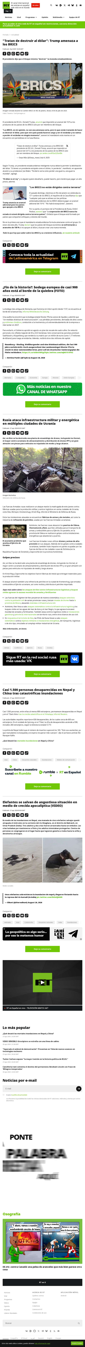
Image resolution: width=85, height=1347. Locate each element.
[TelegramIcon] (68, 5)
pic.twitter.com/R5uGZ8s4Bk (51, 153)
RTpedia (7, 1310)
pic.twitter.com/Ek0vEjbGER (49, 897)
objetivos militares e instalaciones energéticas (40, 620)
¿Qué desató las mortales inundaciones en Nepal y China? (28, 1033)
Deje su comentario (42, 271)
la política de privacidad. (19, 1095)
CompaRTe (14, 1338)
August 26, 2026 (38, 357)
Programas (30, 17)
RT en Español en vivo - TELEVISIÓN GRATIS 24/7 (27, 1008)
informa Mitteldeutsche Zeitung (35, 311)
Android (63, 1295)
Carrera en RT (37, 1309)
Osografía (11, 1214)
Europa (44, 377)
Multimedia (57, 17)
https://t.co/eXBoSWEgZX (34, 352)
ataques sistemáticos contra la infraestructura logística (50, 606)
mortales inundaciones (27, 740)
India (60, 922)
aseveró (39, 211)
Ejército (30, 648)
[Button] (51, 5)
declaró (27, 225)
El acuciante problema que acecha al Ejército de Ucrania (14, 543)
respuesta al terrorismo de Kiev (20, 618)
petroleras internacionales (26, 614)
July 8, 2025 (45, 158)
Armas (6, 648)
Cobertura (36, 1306)
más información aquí (42, 1343)
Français (58, 1338)
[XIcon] (64, 5)
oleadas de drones (61, 600)
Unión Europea (69, 377)
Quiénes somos (38, 1295)
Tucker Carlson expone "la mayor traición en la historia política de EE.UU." (35, 1059)
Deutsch (41, 1338)
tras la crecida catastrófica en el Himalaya (35, 714)
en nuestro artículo (70, 233)
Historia (55, 377)
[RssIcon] (54, 1331)
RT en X (42, 1282)
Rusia (40, 648)
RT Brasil (24, 1338)
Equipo (34, 1302)
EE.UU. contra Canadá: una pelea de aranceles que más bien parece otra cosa (42, 1268)
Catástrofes (29, 922)
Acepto (16, 1095)
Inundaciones (47, 760)
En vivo (36, 5)
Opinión (45, 17)
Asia (5, 760)
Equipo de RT (74, 17)
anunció (39, 122)
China (15, 760)
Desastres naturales (29, 760)
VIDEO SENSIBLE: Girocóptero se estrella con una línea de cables (31, 1041)
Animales (7, 922)
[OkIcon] (76, 5)
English (49, 1338)
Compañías (20, 377)
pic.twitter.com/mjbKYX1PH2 (59, 352)
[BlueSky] (72, 5)
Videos (6, 1303)
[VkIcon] (56, 5)
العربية (33, 1338)
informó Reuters (60, 714)
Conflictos (18, 648)
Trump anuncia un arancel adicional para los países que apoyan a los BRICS (14, 204)
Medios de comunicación (66, 760)
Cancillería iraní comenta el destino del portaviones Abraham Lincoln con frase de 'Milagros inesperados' (39, 1067)
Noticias (8, 17)
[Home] (6, 5)
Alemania (7, 377)
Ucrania (49, 648)
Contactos (36, 1299)
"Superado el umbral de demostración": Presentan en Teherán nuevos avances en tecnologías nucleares (39, 1050)
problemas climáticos (12, 322)
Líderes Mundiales (10, 1313)
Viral (19, 17)
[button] (42, 982)
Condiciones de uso (39, 1313)
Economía (33, 377)
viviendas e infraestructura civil (42, 603)
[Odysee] (34, 1331)
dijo (76, 195)
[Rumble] (60, 5)
